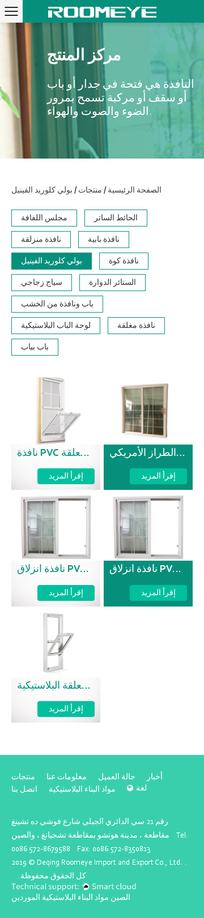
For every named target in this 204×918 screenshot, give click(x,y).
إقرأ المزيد (66, 476)
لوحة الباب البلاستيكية (56, 325)
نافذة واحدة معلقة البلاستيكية (77, 686)
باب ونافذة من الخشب (57, 304)
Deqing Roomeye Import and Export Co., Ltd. (111, 862)
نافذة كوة (124, 261)
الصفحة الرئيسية (135, 190)
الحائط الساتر (116, 218)
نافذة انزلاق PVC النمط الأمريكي (84, 570)
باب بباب (35, 347)
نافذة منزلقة (41, 239)
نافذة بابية (104, 239)
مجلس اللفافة (44, 218)
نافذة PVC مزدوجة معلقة (69, 454)
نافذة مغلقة (136, 325)
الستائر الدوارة (112, 282)
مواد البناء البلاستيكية (82, 789)
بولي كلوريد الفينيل (51, 261)
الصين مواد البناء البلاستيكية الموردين (70, 897)
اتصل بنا (24, 789)
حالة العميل (116, 777)
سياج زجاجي (41, 282)
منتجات (90, 190)
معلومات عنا (66, 777)
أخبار (155, 777)
